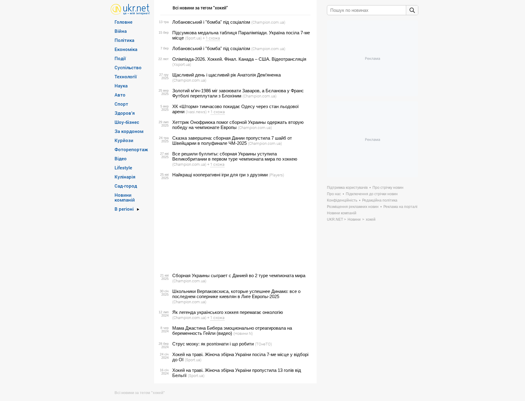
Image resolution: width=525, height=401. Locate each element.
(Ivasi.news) (196, 111)
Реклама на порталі (400, 207)
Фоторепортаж (131, 149)
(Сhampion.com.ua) (268, 22)
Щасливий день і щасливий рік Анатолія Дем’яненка (226, 74)
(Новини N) (243, 333)
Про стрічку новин (387, 187)
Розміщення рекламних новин (353, 207)
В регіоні (124, 208)
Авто (120, 94)
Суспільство (128, 67)
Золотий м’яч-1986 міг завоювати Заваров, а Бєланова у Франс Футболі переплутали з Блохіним (238, 93)
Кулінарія (125, 176)
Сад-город (126, 185)
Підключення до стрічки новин (372, 194)
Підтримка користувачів (347, 187)
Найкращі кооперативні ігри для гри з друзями (220, 174)
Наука (121, 85)
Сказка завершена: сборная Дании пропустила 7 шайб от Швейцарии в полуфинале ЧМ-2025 (232, 140)
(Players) (276, 175)
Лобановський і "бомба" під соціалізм (211, 22)
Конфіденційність (342, 200)
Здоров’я (125, 112)
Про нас (334, 194)
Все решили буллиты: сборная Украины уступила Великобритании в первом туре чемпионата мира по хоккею (234, 156)
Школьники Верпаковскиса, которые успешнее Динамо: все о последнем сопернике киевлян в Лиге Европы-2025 (236, 294)
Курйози (124, 140)
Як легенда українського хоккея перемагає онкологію (227, 312)
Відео (121, 158)
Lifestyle (123, 167)
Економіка (126, 49)
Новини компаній (125, 197)
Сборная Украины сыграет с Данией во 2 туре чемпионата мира (238, 275)
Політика (124, 40)
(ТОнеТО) (263, 344)
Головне (123, 21)
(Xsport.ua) (181, 64)
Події (120, 58)
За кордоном (129, 131)
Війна (121, 31)
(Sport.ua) (193, 38)
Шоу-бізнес (127, 122)
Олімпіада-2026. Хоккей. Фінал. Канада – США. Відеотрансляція (239, 59)
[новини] (130, 9)
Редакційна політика (379, 200)
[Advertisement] (234, 225)
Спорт (121, 103)
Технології (126, 76)
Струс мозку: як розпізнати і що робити (213, 343)
